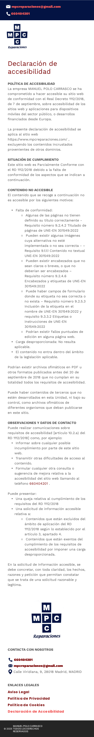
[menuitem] (47, 692)
